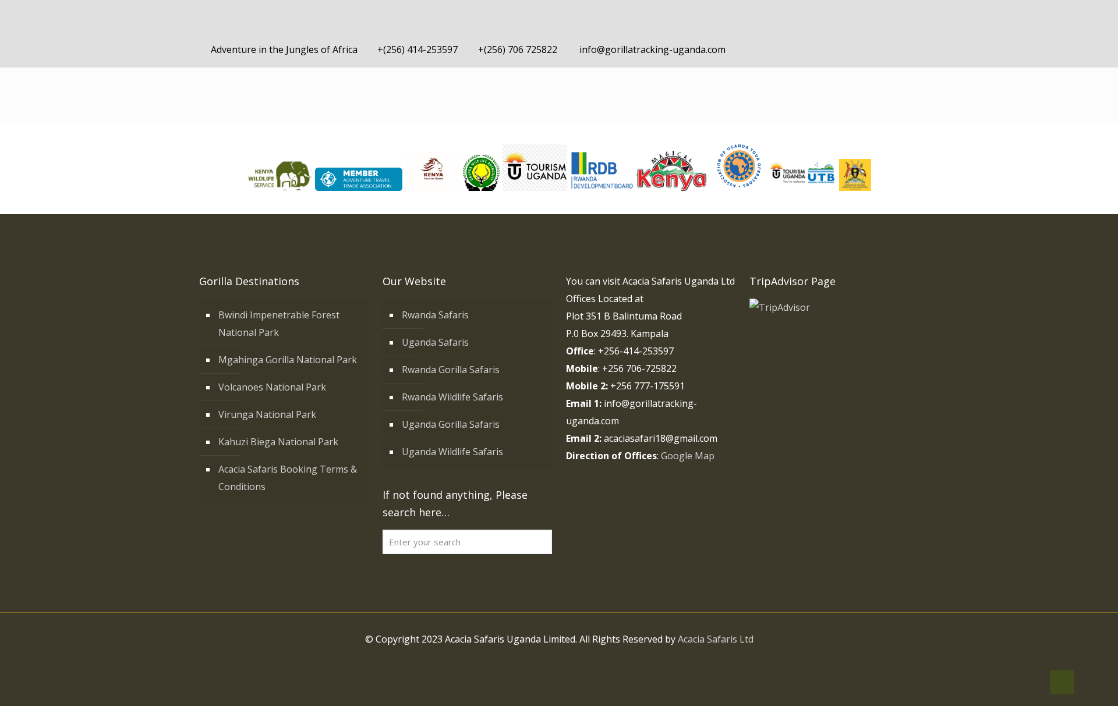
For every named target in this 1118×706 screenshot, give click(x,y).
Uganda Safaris (435, 342)
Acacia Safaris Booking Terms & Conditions (287, 478)
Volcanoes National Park (272, 387)
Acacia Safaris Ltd (715, 639)
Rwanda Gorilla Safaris (451, 369)
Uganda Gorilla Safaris (451, 424)
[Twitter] (854, 49)
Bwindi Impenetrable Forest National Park (278, 323)
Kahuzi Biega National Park (278, 441)
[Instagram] (885, 49)
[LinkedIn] (870, 49)
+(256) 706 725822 (517, 49)
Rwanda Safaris (435, 314)
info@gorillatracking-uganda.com (651, 49)
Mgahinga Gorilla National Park (287, 359)
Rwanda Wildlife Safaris (452, 397)
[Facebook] (838, 49)
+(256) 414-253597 (417, 49)
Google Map (687, 455)
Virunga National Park (267, 414)
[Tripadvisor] (901, 49)
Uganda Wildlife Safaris (452, 451)
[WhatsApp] (822, 49)
